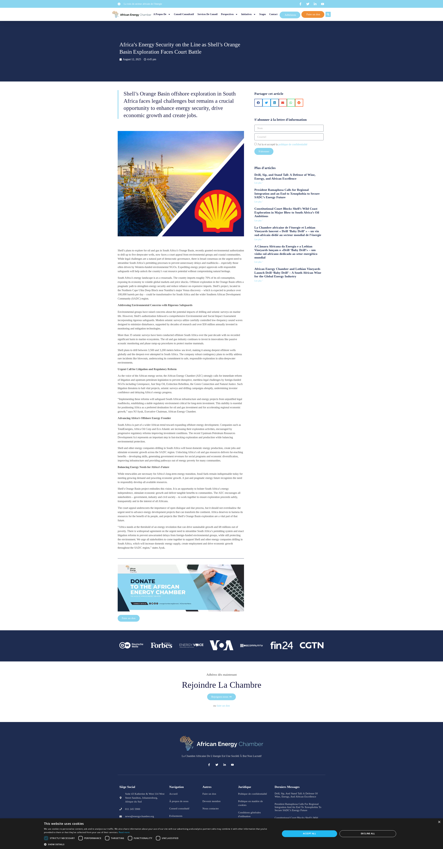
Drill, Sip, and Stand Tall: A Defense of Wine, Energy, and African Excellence (284, 176)
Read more (124, 832)
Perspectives (227, 14)
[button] (328, 14)
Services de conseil (207, 14)
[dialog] (221, 833)
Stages (262, 14)
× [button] (439, 822)
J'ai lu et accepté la (282, 144)
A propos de (159, 14)
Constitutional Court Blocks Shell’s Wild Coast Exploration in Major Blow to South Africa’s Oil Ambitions (286, 212)
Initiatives (246, 14)
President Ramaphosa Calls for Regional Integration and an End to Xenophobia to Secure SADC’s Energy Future (287, 193)
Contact (273, 14)
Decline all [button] (368, 833)
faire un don (223, 705)
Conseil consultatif (184, 14)
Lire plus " (258, 183)
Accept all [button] (309, 833)
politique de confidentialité (292, 144)
